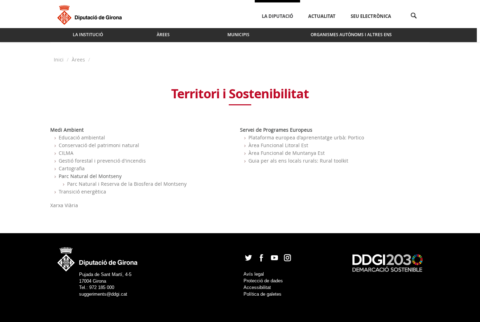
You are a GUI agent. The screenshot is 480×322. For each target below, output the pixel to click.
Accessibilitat (257, 287)
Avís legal (254, 274)
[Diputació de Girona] (90, 14)
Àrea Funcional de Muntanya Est (286, 153)
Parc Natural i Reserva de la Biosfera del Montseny (127, 183)
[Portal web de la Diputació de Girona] (97, 257)
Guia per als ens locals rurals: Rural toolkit (298, 160)
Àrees (78, 59)
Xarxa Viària (64, 205)
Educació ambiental (82, 137)
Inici (59, 59)
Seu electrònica (371, 16)
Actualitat (322, 16)
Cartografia (72, 168)
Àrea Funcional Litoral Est (278, 145)
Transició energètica (82, 191)
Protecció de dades (263, 280)
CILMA (66, 153)
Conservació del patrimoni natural (99, 145)
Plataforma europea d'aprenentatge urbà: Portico (306, 137)
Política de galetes (262, 294)
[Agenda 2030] (387, 262)
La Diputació (277, 16)
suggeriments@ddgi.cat (103, 294)
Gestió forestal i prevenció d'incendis (102, 160)
